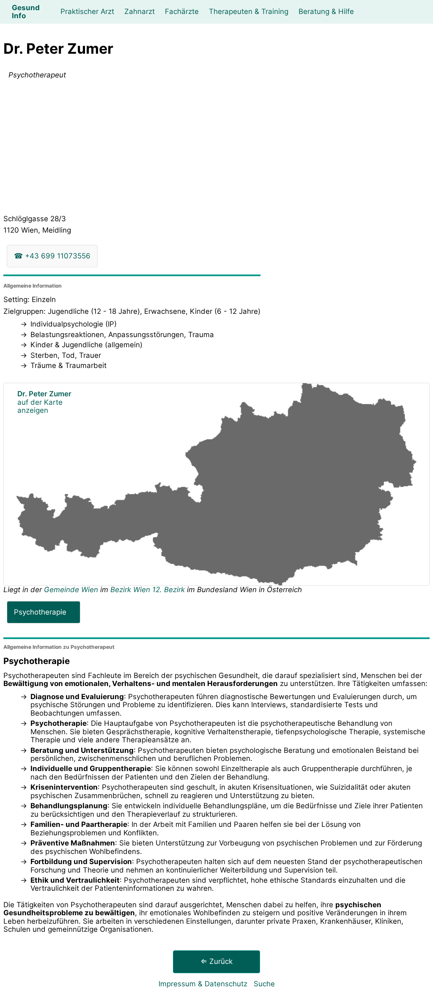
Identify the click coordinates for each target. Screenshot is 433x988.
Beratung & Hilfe (326, 11)
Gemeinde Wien (72, 589)
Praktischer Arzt (87, 11)
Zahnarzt (139, 11)
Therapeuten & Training (248, 11)
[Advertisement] (216, 149)
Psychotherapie (40, 612)
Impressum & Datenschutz (203, 984)
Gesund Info (26, 11)
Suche (264, 984)
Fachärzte (182, 11)
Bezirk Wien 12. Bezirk (147, 589)
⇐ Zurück (216, 961)
